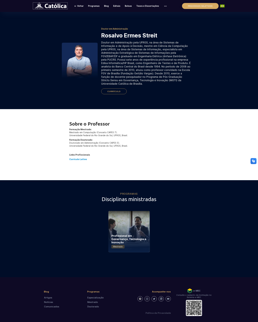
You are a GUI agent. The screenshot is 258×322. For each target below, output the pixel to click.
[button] (165, 5)
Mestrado (92, 302)
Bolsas (128, 6)
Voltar (80, 6)
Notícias (48, 302)
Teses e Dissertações (147, 6)
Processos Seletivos (200, 6)
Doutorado (93, 306)
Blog (106, 6)
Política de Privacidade (158, 313)
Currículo (113, 91)
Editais (116, 6)
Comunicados (51, 306)
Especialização (95, 297)
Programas (94, 6)
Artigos (48, 297)
